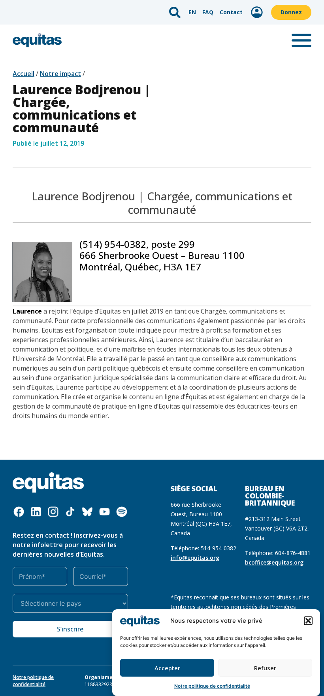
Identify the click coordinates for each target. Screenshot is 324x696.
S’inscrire (70, 629)
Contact (231, 12)
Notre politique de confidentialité (212, 686)
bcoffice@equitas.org (274, 562)
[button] (308, 621)
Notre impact (60, 73)
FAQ (207, 12)
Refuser (265, 668)
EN (192, 12)
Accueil (23, 73)
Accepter (167, 668)
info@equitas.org (195, 557)
